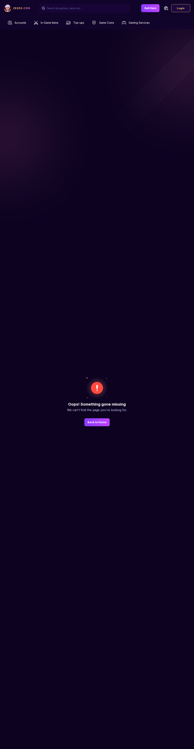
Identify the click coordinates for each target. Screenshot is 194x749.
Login (181, 8)
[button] (166, 8)
